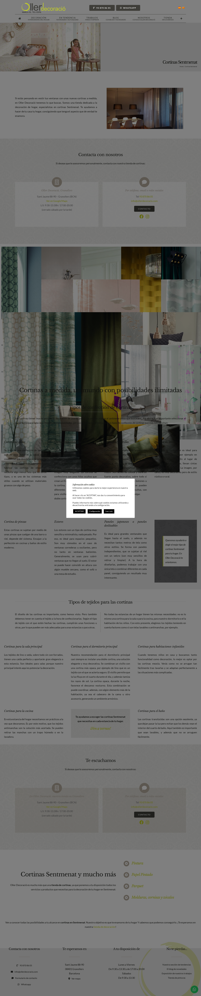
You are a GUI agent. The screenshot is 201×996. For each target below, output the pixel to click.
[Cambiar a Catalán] (183, 7)
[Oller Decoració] (43, 3)
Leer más (109, 511)
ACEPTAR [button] (79, 511)
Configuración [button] (94, 511)
